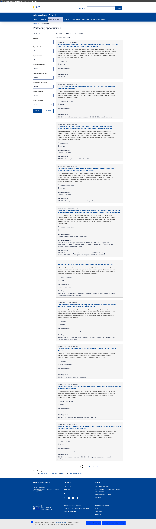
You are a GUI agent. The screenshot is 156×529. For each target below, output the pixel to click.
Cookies (97, 508)
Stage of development (39, 73)
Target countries (38, 100)
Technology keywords (40, 82)
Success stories (95, 19)
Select (36, 51)
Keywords (36, 38)
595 (94, 466)
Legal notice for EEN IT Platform (103, 494)
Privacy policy (98, 511)
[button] (35, 473)
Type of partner (37, 56)
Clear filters (48, 110)
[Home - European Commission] (36, 8)
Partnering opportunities (55, 19)
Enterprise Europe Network (41, 482)
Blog (87, 19)
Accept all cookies (93, 523)
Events (83, 19)
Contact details (68, 486)
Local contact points (69, 19)
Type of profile (37, 47)
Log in (83, 8)
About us (41, 19)
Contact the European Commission (73, 505)
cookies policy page (61, 522)
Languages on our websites (102, 505)
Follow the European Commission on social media (77, 508)
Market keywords (38, 91)
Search (119, 8)
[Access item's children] (46, 19)
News (78, 19)
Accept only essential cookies (114, 523)
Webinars (104, 19)
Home (35, 19)
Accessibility (98, 497)
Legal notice (98, 514)
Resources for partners (70, 511)
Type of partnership (39, 64)
